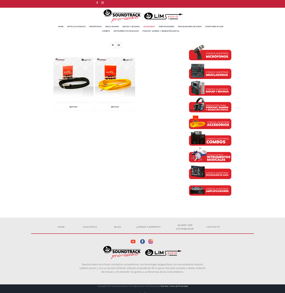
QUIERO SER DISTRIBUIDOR (185, 226)
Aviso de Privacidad (179, 286)
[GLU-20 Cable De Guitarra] (74, 72)
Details (74, 106)
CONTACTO (213, 226)
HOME (61, 226)
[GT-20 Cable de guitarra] (115, 72)
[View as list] (119, 45)
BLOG (117, 226)
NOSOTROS (90, 226)
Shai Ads (164, 286)
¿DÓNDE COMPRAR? (148, 226)
